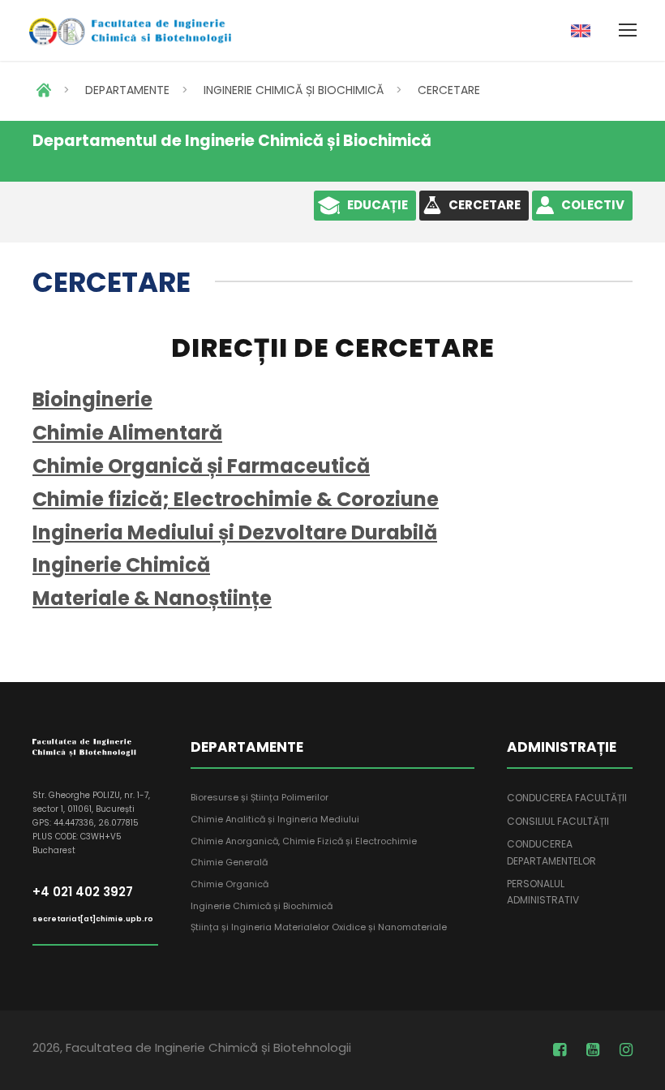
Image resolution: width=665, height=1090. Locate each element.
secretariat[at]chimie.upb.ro (92, 919)
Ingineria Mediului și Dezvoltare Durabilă (234, 532)
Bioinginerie (92, 399)
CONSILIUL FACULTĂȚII (558, 821)
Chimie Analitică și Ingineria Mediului (275, 819)
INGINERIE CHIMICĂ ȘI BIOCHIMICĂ (294, 90)
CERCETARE (449, 90)
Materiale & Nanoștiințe (152, 598)
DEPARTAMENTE (127, 90)
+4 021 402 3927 (82, 891)
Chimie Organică (229, 884)
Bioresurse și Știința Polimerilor (259, 797)
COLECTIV (592, 204)
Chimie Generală (229, 862)
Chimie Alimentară (127, 432)
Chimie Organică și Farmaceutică (201, 466)
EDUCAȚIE (377, 204)
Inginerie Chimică (121, 564)
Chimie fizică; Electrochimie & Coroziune (235, 499)
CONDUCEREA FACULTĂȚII (567, 798)
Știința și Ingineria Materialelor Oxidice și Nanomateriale (319, 926)
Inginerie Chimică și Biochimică (261, 905)
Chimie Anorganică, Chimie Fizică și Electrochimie (304, 841)
